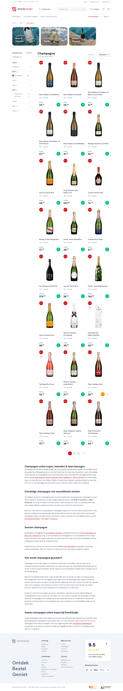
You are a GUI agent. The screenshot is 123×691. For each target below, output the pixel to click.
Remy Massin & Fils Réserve (49, 95)
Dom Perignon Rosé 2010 (48, 286)
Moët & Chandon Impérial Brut (70, 383)
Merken (44, 667)
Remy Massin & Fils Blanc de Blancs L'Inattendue (98, 93)
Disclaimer (45, 674)
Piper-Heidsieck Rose (47, 433)
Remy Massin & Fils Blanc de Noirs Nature (49, 142)
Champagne (16, 57)
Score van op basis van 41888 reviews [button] (25, 2)
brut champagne (88, 533)
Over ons (44, 660)
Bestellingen (65, 646)
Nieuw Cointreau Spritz (49, 17)
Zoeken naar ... (64, 9)
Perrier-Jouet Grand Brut (73, 239)
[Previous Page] (64, 453)
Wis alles (29, 53)
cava (46, 519)
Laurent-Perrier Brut (71, 286)
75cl (40, 98)
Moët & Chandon (52, 477)
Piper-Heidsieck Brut (95, 384)
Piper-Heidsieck (64, 477)
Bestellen (64, 662)
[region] (61, 36)
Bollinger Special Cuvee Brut (98, 144)
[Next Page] (83, 453)
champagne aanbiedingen (82, 623)
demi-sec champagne (33, 536)
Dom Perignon (40, 477)
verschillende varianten (53, 533)
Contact (44, 662)
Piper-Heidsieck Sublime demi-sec (72, 432)
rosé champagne (69, 546)
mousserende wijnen (32, 519)
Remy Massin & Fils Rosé (72, 95)
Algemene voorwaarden (49, 669)
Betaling (63, 665)
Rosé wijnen (16, 17)
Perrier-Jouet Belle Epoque (98, 286)
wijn (52, 469)
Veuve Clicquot (78, 477)
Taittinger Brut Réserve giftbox (93, 334)
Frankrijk (45, 98)
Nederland (45, 644)
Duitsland (44, 649)
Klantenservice (65, 660)
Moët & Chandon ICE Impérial (70, 334)
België (43, 646)
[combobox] (103, 55)
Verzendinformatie (67, 667)
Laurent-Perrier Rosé (95, 193)
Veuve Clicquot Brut (46, 193)
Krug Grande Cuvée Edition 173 (71, 191)
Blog (43, 665)
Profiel (63, 644)
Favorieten (64, 651)
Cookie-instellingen (48, 676)
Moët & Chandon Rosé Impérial (94, 432)
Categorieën (45, 9)
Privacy (44, 672)
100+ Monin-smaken (31, 17)
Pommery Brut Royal (95, 239)
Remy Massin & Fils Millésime (74, 144)
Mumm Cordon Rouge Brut (49, 239)
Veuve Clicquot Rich (46, 335)
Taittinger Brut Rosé (46, 384)
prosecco (53, 519)
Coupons (64, 649)
